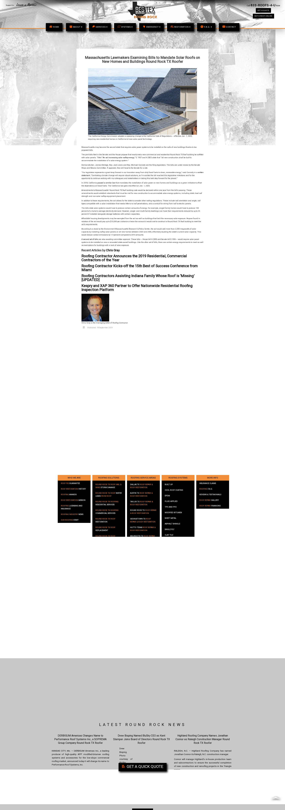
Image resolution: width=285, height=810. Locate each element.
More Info (212, 477)
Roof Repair (209, 500)
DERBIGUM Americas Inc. (86, 751)
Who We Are (74, 477)
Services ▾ (102, 27)
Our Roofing (70, 520)
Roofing (69, 494)
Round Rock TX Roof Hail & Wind (108, 486)
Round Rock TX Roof (105, 520)
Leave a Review (26, 4)
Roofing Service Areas (143, 477)
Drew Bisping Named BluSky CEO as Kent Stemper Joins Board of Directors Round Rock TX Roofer (141, 739)
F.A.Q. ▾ (208, 27)
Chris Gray (113, 250)
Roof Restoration (73, 489)
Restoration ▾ (182, 27)
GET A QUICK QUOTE (144, 767)
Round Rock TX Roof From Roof (108, 494)
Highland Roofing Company (205, 751)
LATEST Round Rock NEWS (142, 725)
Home (56, 27)
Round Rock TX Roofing (106, 503)
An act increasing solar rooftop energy (118, 157)
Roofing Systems (178, 477)
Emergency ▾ (153, 27)
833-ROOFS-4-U (263, 5)
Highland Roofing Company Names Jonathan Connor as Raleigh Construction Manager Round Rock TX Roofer (202, 739)
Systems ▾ (127, 27)
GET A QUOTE (263, 10)
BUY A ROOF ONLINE (263, 16)
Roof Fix (70, 483)
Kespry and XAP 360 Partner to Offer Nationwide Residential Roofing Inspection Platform (137, 287)
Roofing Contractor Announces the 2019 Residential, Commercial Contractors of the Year (134, 258)
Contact (231, 27)
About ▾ (77, 27)
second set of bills (90, 239)
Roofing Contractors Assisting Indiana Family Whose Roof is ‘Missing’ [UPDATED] (138, 277)
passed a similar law (106, 183)
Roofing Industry (72, 514)
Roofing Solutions (108, 477)
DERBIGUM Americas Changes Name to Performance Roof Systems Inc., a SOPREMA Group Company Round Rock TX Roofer (80, 739)
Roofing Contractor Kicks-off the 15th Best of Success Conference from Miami (139, 268)
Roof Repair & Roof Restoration (141, 486)
